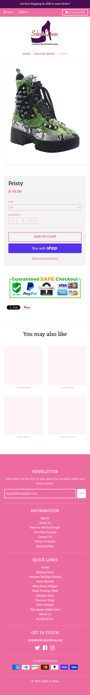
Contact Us (45, 537)
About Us (45, 523)
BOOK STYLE (45, 619)
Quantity (14, 215)
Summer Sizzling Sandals (45, 577)
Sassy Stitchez (45, 581)
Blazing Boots (44, 54)
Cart (77, 12)
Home (27, 54)
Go (81, 494)
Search (45, 518)
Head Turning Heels (45, 591)
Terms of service (45, 541)
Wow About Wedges (45, 586)
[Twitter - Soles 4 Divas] (37, 647)
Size (11, 202)
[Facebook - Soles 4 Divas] (45, 647)
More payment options (45, 258)
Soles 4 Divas (50, 681)
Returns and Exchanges (45, 527)
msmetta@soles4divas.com (45, 640)
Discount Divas (45, 600)
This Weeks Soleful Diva (45, 609)
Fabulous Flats (45, 595)
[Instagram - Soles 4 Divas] (52, 647)
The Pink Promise (45, 532)
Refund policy (45, 546)
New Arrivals (45, 605)
